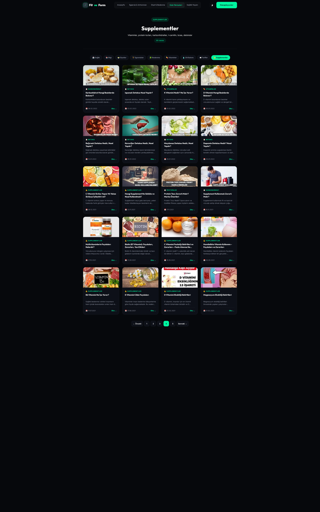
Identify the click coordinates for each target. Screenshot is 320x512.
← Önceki (137, 324)
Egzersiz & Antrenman (138, 5)
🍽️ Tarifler (204, 58)
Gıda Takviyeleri (176, 5)
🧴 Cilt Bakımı (188, 58)
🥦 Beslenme (155, 58)
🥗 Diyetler (122, 58)
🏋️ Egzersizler (138, 58)
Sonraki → (182, 324)
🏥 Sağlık (96, 58)
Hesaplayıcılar (226, 5)
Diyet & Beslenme (158, 5)
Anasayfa (121, 5)
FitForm (97, 5)
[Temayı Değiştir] (212, 5)
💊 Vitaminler (171, 58)
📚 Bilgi (109, 58)
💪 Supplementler (221, 58)
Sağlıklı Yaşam (192, 5)
